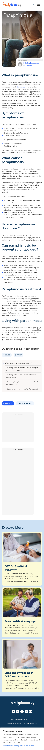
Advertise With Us (21, 719)
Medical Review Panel (14, 723)
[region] (22, 739)
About (12, 719)
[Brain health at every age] (22, 612)
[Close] (41, 729)
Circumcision (22, 87)
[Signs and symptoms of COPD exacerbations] (22, 665)
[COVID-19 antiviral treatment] (22, 559)
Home (5, 62)
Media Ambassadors (30, 723)
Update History (25, 403)
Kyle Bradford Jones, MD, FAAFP (31, 64)
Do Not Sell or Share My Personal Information (18, 746)
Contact (32, 719)
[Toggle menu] (38, 4)
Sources (8, 403)
